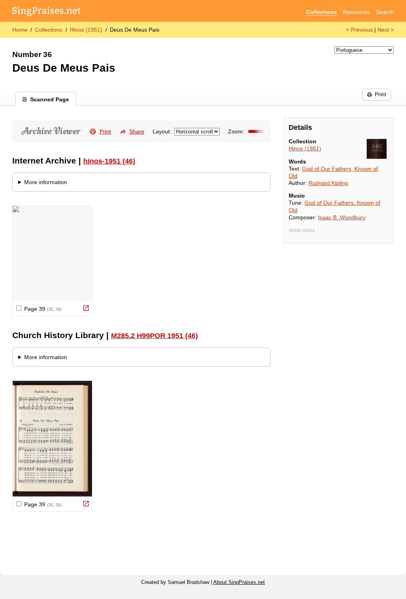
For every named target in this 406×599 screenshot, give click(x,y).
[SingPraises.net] (46, 12)
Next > (385, 30)
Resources (356, 12)
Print (380, 94)
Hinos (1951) (86, 30)
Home (19, 30)
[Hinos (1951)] (376, 149)
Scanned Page (49, 99)
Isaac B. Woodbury (342, 217)
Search (385, 12)
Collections (321, 12)
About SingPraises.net (239, 582)
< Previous (359, 30)
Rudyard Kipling (328, 183)
